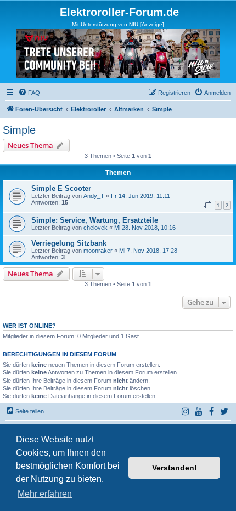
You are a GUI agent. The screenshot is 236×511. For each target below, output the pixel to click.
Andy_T (93, 195)
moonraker (98, 250)
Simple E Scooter (61, 188)
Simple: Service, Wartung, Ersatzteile (94, 220)
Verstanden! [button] (174, 467)
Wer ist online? (29, 325)
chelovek (95, 227)
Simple (19, 130)
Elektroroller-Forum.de (119, 12)
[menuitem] (29, 92)
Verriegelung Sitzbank (68, 243)
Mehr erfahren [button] (45, 493)
